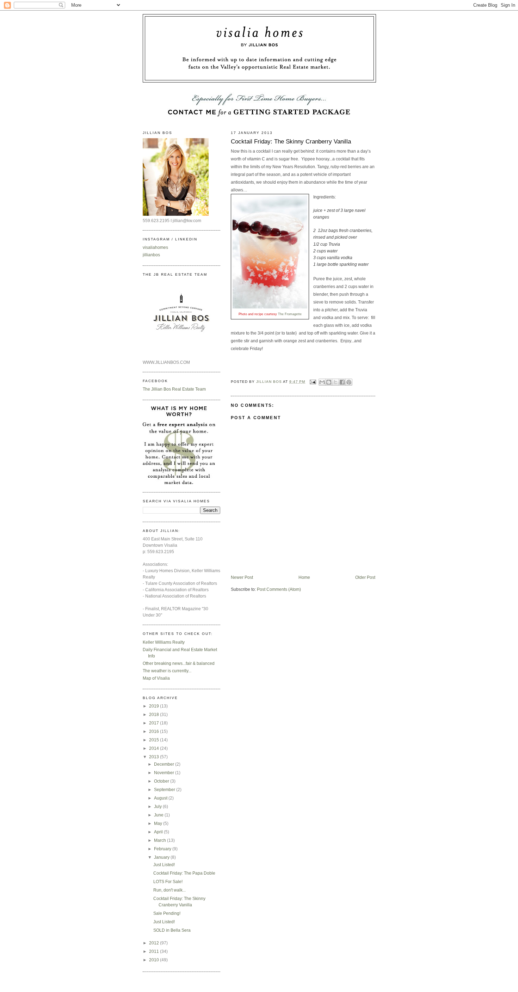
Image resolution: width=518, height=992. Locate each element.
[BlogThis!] (328, 382)
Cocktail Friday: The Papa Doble (184, 873)
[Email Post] (313, 382)
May (158, 823)
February (163, 848)
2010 (154, 959)
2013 (154, 756)
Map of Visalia (156, 678)
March (160, 840)
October (162, 781)
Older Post (365, 577)
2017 (154, 723)
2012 (154, 943)
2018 (154, 714)
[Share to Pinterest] (348, 382)
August (161, 798)
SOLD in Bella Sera (172, 930)
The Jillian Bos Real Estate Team (174, 389)
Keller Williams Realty (164, 642)
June (159, 815)
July (158, 806)
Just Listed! (164, 864)
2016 (154, 731)
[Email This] (322, 382)
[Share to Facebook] (342, 382)
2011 (154, 951)
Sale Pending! (166, 913)
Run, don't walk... (169, 890)
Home (304, 577)
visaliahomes (155, 247)
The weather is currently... (167, 670)
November (164, 772)
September (165, 789)
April (159, 831)
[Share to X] (335, 382)
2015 (154, 739)
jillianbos (151, 254)
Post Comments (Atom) (279, 589)
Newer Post (242, 577)
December (164, 764)
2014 (154, 748)
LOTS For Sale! (168, 881)
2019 (154, 706)
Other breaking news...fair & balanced (179, 663)
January (162, 857)
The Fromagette (290, 314)
